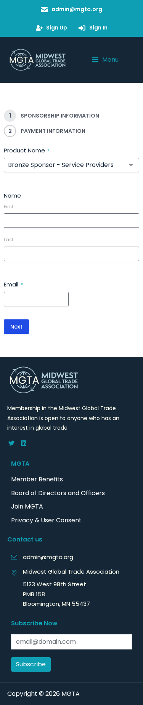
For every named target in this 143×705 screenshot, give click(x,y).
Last (8, 239)
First (8, 206)
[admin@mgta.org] (14, 557)
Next (16, 326)
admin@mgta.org (48, 557)
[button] (105, 60)
